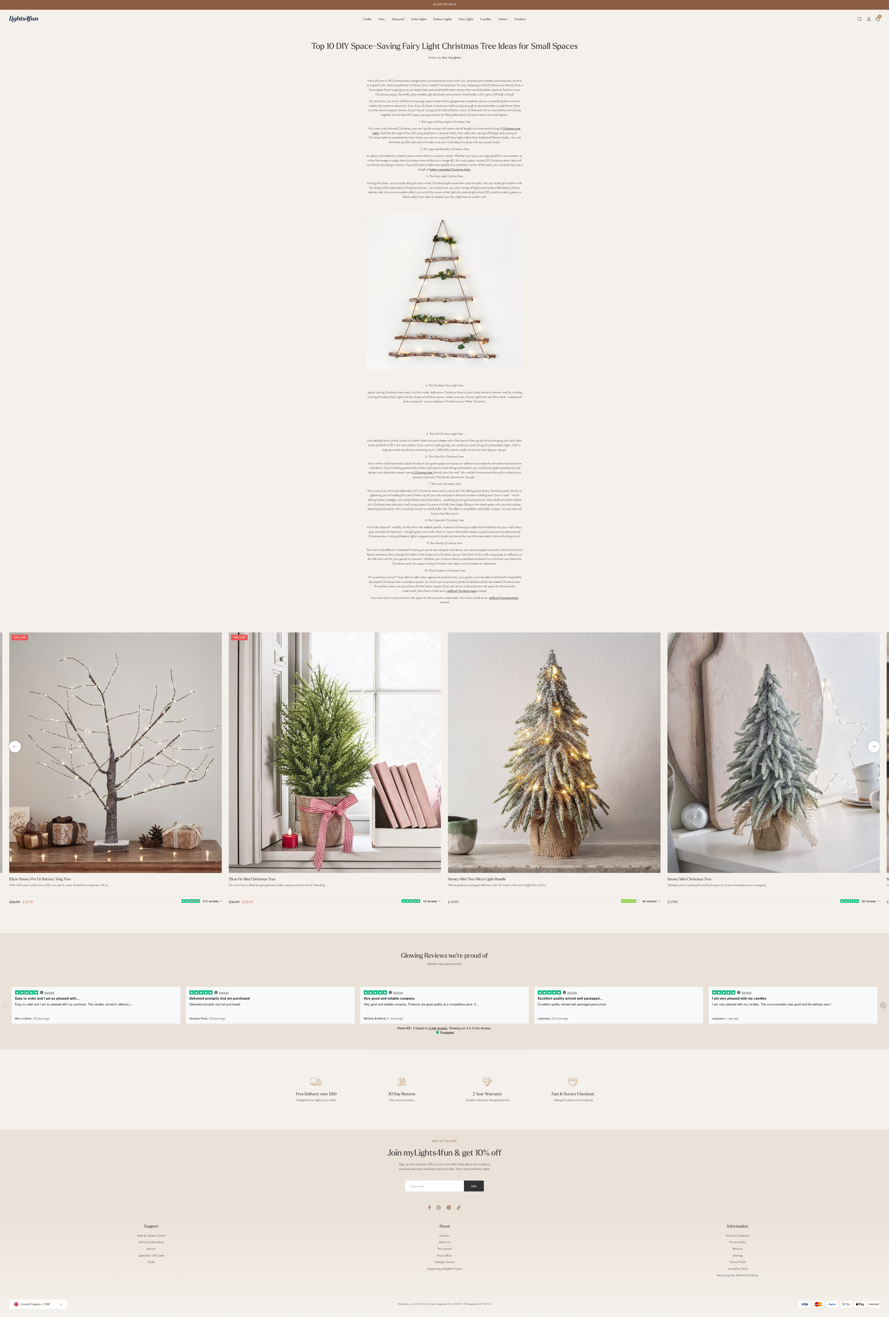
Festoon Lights (442, 19)
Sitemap (738, 1255)
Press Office (444, 1255)
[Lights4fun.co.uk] (23, 19)
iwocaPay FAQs (738, 1269)
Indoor (502, 19)
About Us (444, 1242)
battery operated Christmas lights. (450, 169)
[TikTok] (459, 1207)
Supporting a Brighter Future (444, 1269)
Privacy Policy (737, 1242)
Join (474, 1186)
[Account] (869, 19)
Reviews (737, 1249)
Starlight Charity (444, 1262)
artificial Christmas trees (462, 591)
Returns (151, 1249)
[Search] (859, 19)
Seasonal (398, 19)
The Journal (444, 1249)
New (381, 19)
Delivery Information (151, 1242)
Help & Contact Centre (151, 1236)
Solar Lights (418, 19)
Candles (485, 19)
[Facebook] (429, 1207)
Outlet (367, 19)
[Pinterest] (449, 1207)
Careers (444, 1236)
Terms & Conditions (738, 1236)
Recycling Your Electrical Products (737, 1275)
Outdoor (520, 19)
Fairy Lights (466, 19)
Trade (151, 1262)
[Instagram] (438, 1207)
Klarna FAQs (738, 1262)
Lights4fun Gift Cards (151, 1255)
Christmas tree (424, 472)
